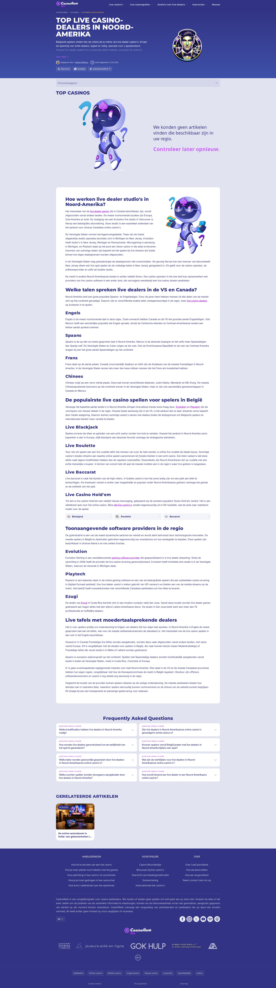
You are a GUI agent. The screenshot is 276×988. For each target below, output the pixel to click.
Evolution (181, 406)
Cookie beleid (94, 983)
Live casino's (116, 4)
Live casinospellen (140, 4)
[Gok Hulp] (148, 946)
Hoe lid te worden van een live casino (91, 864)
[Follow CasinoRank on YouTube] (203, 919)
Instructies (198, 4)
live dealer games (99, 211)
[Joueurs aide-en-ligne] (100, 946)
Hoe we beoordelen (197, 869)
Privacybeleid (140, 983)
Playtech (195, 406)
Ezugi (84, 602)
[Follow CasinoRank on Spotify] (210, 919)
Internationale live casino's (150, 885)
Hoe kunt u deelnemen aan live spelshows (91, 885)
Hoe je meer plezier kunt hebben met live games (91, 869)
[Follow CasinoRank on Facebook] (182, 919)
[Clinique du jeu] (186, 946)
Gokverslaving (150, 880)
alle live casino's (123, 505)
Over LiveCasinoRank (196, 864)
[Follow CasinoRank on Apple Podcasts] (217, 919)
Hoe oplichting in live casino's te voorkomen (91, 875)
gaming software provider (126, 557)
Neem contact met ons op (197, 880)
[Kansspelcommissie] (64, 946)
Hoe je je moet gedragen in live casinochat (91, 880)
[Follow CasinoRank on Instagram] (189, 919)
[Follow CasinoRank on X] (196, 919)
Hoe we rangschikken (197, 875)
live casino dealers (197, 300)
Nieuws (216, 4)
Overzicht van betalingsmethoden (150, 875)
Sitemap (184, 983)
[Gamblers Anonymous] (212, 946)
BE (59, 919)
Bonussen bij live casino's (150, 869)
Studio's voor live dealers (171, 4)
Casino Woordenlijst (150, 864)
